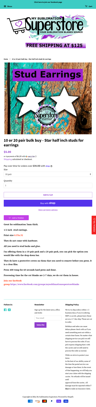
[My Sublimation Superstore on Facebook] (5, 310)
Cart (90, 6)
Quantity (8, 180)
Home (6, 59)
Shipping (8, 159)
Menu (9, 6)
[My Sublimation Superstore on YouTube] (9, 310)
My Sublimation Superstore (47, 397)
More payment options (48, 209)
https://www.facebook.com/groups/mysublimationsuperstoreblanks (44, 284)
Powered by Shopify (66, 397)
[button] (48, 156)
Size (6, 169)
